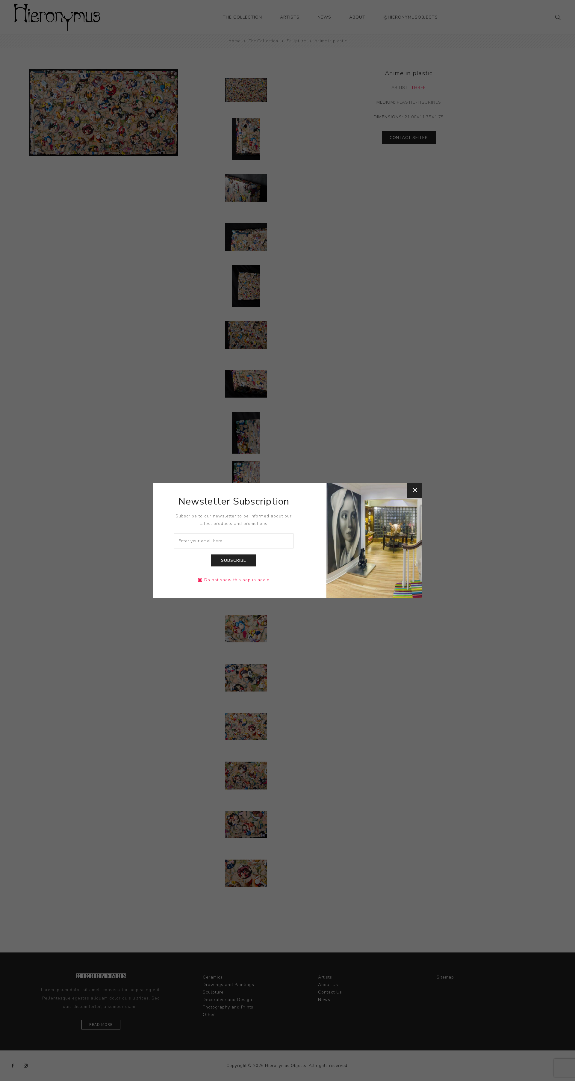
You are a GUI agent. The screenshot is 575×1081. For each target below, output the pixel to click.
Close (414, 490)
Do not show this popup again (237, 580)
